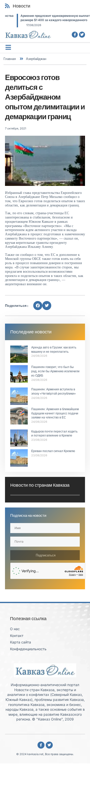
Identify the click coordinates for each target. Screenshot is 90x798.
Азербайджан (36, 59)
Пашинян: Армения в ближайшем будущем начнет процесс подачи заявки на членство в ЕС (55, 413)
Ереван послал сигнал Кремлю (53, 451)
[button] (37, 305)
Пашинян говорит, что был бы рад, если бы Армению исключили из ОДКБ (55, 371)
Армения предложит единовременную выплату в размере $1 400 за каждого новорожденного (45, 18)
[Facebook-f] (75, 35)
